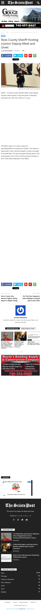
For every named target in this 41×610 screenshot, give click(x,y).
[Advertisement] (20, 123)
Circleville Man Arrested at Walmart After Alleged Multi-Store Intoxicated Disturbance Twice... (26, 536)
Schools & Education (7, 579)
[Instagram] (18, 520)
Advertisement (24, 602)
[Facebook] (14, 520)
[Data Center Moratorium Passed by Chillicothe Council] (34, 336)
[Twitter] (23, 520)
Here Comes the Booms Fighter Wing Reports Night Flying (9, 298)
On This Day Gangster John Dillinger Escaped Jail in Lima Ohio (31, 298)
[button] (37, 3)
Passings (4, 576)
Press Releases (6, 582)
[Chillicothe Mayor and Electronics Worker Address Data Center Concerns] (20, 336)
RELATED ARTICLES (12, 328)
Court (2, 589)
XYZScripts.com (30, 608)
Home (2, 32)
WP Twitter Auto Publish (13, 608)
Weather (3, 592)
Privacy (15, 602)
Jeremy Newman (8, 50)
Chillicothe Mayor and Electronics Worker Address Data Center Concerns (19, 344)
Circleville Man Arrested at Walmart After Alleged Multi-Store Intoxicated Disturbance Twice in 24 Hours (7, 345)
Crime (3, 585)
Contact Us (33, 602)
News (7, 32)
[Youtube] (27, 520)
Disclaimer (8, 602)
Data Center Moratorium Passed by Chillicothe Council (34, 343)
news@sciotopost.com (24, 516)
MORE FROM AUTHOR (27, 328)
